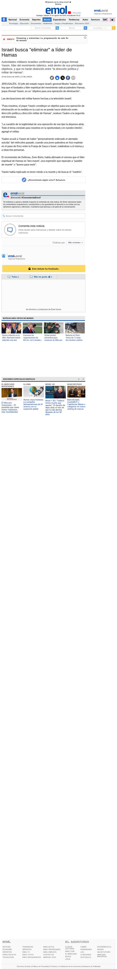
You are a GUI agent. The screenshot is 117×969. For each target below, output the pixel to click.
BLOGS (68, 956)
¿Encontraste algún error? (46, 180)
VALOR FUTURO (103, 952)
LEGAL (68, 959)
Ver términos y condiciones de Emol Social (43, 309)
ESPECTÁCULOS (9, 955)
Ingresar (97, 14)
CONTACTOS (48, 955)
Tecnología (13, 23)
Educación (24, 23)
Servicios (95, 19)
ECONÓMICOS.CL (104, 947)
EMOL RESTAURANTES (31, 957)
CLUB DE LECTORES (69, 948)
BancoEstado (74, 384)
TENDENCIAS (27, 947)
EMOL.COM (69, 951)
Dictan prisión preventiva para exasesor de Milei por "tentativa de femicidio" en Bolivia (53, 340)
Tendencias (74, 19)
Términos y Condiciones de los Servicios (65, 966)
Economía (24, 19)
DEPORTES (7, 952)
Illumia (27, 384)
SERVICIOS (26, 949)
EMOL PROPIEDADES (51, 949)
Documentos (36, 23)
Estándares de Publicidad (91, 966)
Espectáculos (59, 19)
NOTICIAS (7, 947)
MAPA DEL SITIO (49, 957)
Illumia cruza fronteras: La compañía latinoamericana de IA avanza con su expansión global (33, 404)
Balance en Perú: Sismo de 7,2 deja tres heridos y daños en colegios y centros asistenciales (74, 340)
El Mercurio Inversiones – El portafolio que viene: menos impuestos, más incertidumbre (10, 407)
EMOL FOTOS (28, 955)
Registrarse (107, 14)
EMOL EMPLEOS (49, 952)
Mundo (47, 19)
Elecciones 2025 (82, 23)
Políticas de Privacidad (40, 966)
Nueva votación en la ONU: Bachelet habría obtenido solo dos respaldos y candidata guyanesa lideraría (11, 340)
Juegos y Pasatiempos (63, 23)
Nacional (13, 19)
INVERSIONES (86, 949)
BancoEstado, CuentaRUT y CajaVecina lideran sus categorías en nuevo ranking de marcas (77, 404)
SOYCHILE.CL (85, 957)
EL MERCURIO (71, 954)
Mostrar (58, 4)
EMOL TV (26, 952)
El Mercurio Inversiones (8, 385)
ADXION (100, 949)
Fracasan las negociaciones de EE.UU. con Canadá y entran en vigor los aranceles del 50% (32, 340)
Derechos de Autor (24, 966)
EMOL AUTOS (48, 947)
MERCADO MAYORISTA (102, 955)
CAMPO (83, 947)
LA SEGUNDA (85, 955)
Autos (85, 19)
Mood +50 (50, 384)
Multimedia (47, 23)
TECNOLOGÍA (8, 957)
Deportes (36, 19)
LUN (82, 952)
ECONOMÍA (7, 949)
